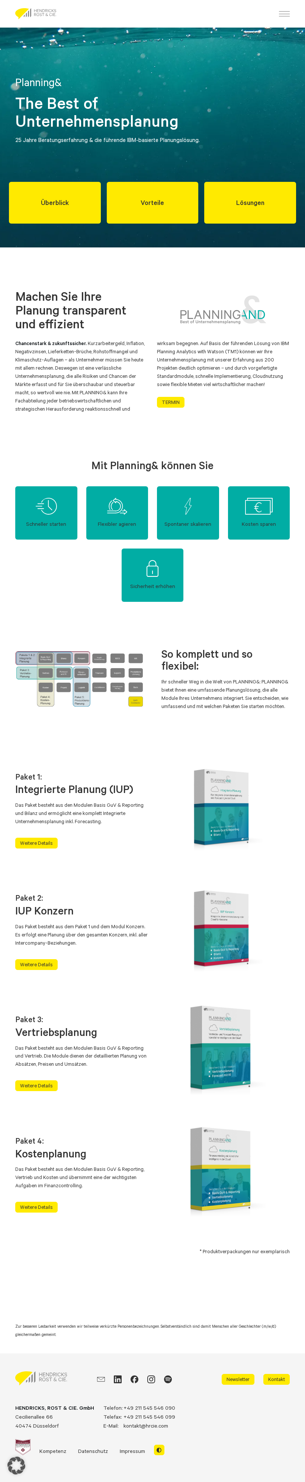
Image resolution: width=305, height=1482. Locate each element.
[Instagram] (151, 1379)
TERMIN (171, 402)
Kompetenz (52, 1451)
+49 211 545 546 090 (149, 1407)
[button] (16, 1465)
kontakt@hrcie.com (145, 1425)
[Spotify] (168, 1379)
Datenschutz (93, 1451)
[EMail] (101, 1379)
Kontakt (276, 1379)
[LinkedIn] (118, 1379)
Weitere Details (36, 843)
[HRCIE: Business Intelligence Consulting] (35, 13)
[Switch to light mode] (159, 1450)
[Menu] (284, 13)
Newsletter (238, 1379)
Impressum (132, 1451)
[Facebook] (134, 1379)
